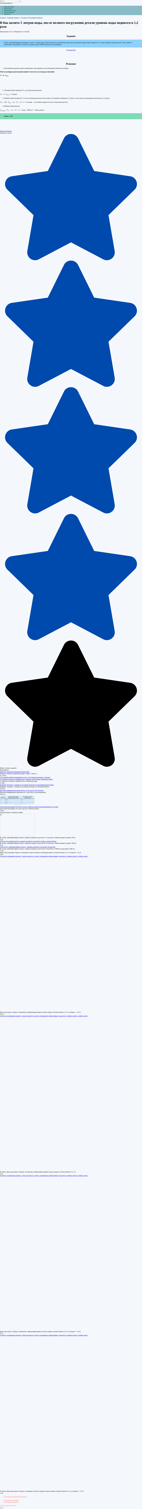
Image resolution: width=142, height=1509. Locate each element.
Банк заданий (9, 6)
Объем (2, 131)
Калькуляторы (9, 12)
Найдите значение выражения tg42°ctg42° (15, 772)
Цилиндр (8, 131)
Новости (7, 14)
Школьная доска (10, 10)
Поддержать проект (11, 1502)
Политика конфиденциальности (15, 1496)
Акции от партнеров (11, 1500)
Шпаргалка (8, 8)
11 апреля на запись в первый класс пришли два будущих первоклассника (26, 779)
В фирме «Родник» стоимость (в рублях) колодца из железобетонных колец (27, 785)
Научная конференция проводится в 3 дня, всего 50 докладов (21, 790)
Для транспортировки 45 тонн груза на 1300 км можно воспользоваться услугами (29, 807)
